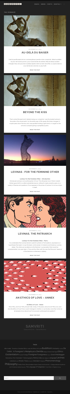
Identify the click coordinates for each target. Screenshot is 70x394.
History (35, 358)
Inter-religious (45, 358)
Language (52, 358)
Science (19, 367)
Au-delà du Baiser (35, 52)
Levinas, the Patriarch (35, 233)
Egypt (56, 351)
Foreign (25, 355)
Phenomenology (52, 360)
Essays (36, 4)
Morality (31, 361)
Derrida (39, 351)
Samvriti (35, 326)
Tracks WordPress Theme (27, 392)
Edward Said (51, 351)
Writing (59, 367)
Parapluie (42, 361)
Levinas (60, 357)
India (40, 358)
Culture (61, 348)
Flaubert (21, 354)
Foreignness (42, 355)
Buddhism (47, 348)
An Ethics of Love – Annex (35, 297)
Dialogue (45, 351)
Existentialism (12, 354)
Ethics (60, 351)
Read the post (35, 70)
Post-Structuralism (28, 364)
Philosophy (11, 364)
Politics (20, 364)
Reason (36, 364)
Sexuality (24, 367)
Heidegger (60, 355)
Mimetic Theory (24, 361)
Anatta (29, 348)
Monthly (57, 4)
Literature (13, 361)
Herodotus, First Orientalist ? (14, 358)
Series (43, 4)
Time (46, 367)
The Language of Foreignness (35, 367)
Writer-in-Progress (52, 367)
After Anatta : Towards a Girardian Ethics (15, 348)
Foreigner (32, 354)
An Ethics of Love (36, 348)
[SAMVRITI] (13, 4)
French (48, 354)
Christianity (55, 348)
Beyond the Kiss (35, 112)
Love (17, 361)
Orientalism (36, 361)
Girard (53, 355)
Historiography (28, 358)
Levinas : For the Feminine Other (35, 171)
